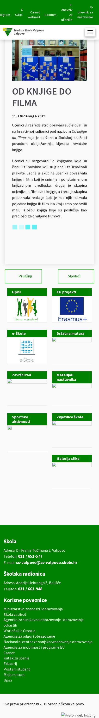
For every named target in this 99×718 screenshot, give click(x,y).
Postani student (17, 669)
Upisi (8, 680)
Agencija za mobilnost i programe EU (34, 647)
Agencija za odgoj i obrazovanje (29, 636)
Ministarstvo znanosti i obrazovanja (33, 608)
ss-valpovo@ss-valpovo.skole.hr (46, 562)
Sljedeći (74, 276)
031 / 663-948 (30, 589)
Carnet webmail (34, 14)
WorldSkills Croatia (19, 630)
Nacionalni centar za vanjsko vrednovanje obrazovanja (48, 641)
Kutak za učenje (16, 658)
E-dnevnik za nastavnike (85, 12)
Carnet (9, 652)
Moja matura (14, 674)
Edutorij (10, 663)
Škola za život (15, 614)
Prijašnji (25, 276)
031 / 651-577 (30, 556)
